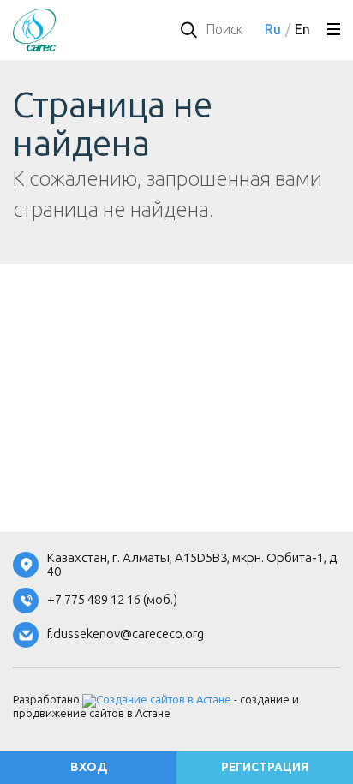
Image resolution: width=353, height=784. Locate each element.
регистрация (264, 767)
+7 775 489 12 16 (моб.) (112, 600)
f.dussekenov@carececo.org (125, 634)
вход (88, 767)
